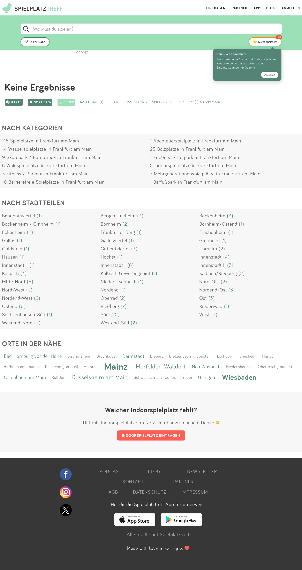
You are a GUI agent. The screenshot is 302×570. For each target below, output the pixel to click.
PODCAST (110, 471)
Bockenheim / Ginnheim (28, 224)
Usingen (206, 377)
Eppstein (204, 356)
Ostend (9, 306)
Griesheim (248, 356)
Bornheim (111, 224)
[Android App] (181, 524)
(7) (124, 306)
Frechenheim (213, 232)
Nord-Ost (209, 281)
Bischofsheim (79, 356)
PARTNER (239, 8)
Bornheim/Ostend (218, 224)
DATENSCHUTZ (149, 492)
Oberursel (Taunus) (275, 366)
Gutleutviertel (115, 248)
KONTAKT (133, 481)
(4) (226, 257)
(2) (126, 224)
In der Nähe (37, 42)
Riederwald (210, 306)
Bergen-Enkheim (118, 215)
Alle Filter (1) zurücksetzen (199, 101)
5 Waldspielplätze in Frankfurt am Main (43, 165)
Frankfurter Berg (118, 232)
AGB (113, 492)
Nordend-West (17, 298)
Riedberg (110, 306)
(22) (115, 314)
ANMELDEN (290, 8)
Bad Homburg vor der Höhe (33, 356)
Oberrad (109, 298)
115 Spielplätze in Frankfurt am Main (40, 141)
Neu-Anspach (206, 366)
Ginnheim (209, 240)
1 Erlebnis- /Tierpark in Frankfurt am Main (194, 157)
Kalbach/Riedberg (218, 273)
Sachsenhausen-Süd (23, 314)
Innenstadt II (212, 265)
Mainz (116, 366)
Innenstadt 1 (15, 265)
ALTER (113, 101)
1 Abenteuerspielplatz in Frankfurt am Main (195, 141)
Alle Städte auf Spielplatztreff (158, 534)
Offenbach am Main (25, 377)
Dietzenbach (180, 356)
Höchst (108, 257)
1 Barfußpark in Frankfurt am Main (186, 182)
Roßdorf (59, 377)
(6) (30, 281)
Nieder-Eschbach (119, 281)
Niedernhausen (239, 366)
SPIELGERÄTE (162, 101)
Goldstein (12, 248)
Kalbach (10, 273)
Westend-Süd (115, 322)
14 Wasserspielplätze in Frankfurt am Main (47, 149)
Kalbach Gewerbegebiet (125, 273)
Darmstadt (133, 356)
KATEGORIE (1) (91, 101)
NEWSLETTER (202, 471)
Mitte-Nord (13, 281)
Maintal (90, 366)
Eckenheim (13, 232)
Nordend (110, 290)
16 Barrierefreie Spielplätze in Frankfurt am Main (53, 182)
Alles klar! (269, 75)
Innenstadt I (113, 265)
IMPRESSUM (194, 492)
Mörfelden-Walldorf (161, 366)
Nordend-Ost (213, 290)
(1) (39, 215)
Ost (203, 298)
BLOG (270, 8)
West (204, 314)
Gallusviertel (114, 240)
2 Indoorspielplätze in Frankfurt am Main (193, 165)
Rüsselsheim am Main (100, 377)
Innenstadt (210, 257)
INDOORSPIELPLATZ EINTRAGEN (151, 435)
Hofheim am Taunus (21, 366)
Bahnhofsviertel (18, 215)
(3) (140, 215)
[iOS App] (134, 524)
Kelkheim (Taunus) (61, 366)
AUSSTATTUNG (135, 101)
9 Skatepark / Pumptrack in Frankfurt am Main (52, 157)
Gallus (8, 240)
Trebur (186, 377)
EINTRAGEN (216, 8)
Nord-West (13, 290)
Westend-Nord (17, 322)
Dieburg (157, 356)
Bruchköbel (107, 356)
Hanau (268, 356)
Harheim (208, 248)
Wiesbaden (239, 377)
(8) (130, 265)
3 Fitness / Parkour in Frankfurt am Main (45, 173)
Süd (105, 314)
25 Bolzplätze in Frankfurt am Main (187, 149)
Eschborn (225, 356)
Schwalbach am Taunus (155, 377)
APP (257, 8)
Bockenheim (212, 215)
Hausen (10, 257)
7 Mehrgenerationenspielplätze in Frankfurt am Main (205, 173)
